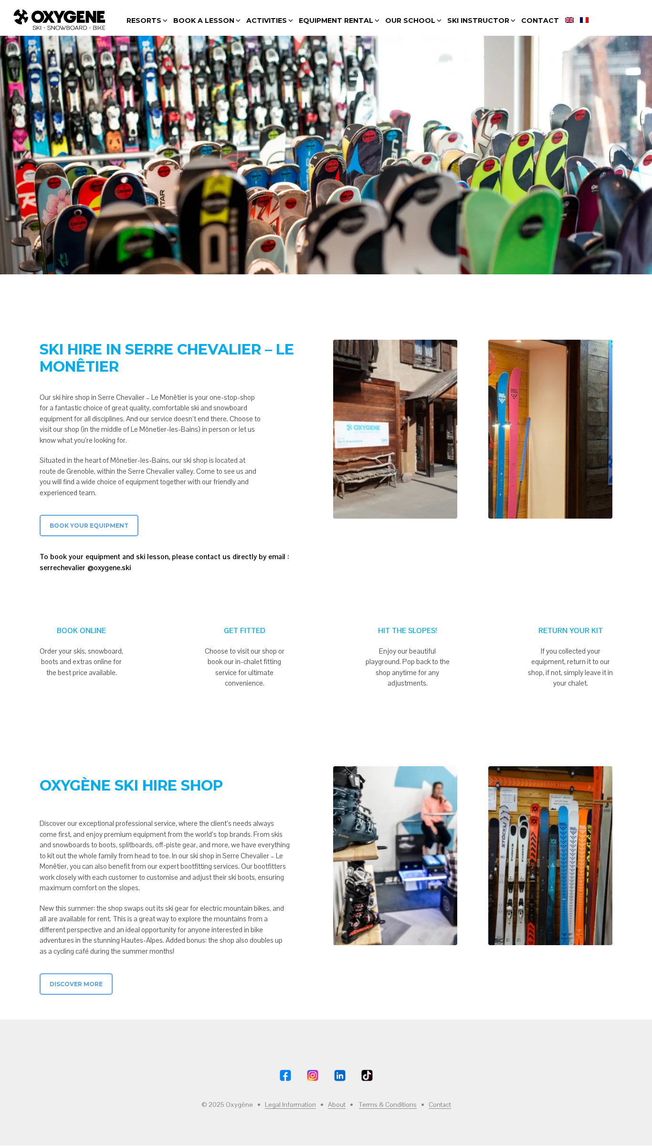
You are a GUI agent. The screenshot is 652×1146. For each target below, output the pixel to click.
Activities (266, 20)
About (337, 1105)
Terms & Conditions (388, 1105)
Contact (540, 20)
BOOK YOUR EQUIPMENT (89, 525)
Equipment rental (336, 20)
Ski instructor (478, 20)
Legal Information (290, 1105)
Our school (410, 20)
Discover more (76, 984)
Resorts (143, 20)
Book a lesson (203, 20)
